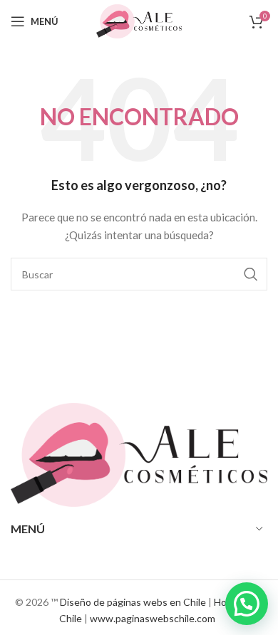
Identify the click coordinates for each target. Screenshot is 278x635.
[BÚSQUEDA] (251, 274)
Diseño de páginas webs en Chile (133, 602)
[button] (246, 603)
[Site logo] (139, 20)
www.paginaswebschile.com (152, 618)
